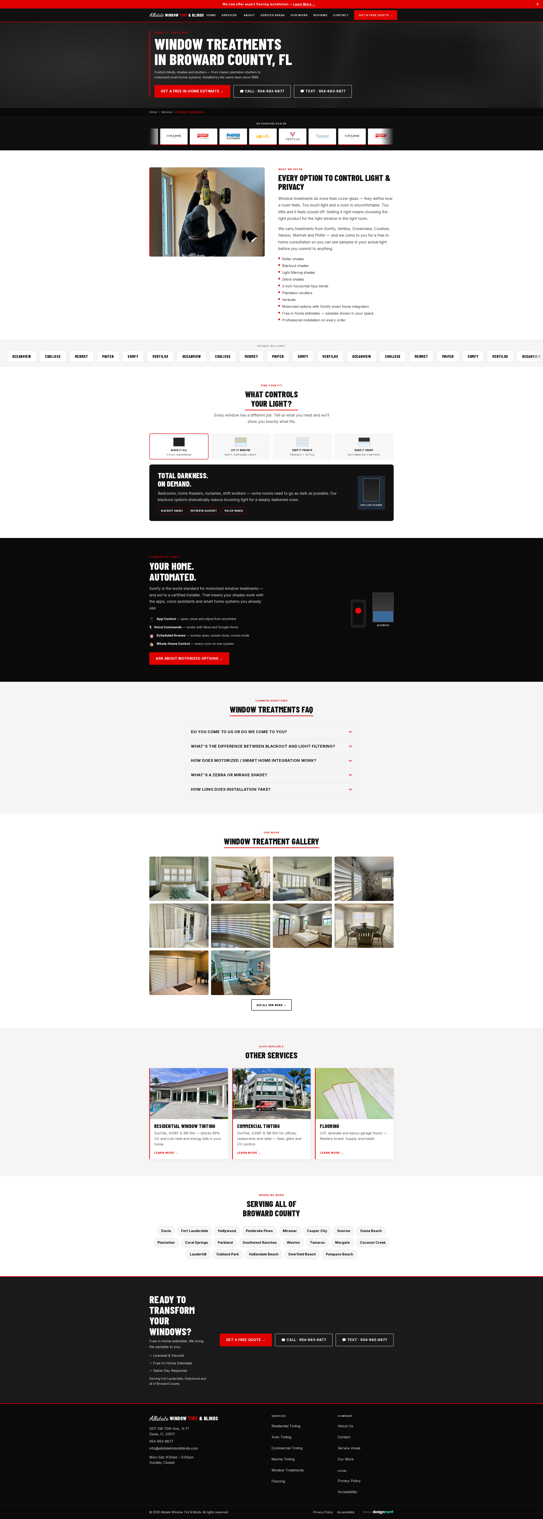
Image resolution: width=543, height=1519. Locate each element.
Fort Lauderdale (194, 1231)
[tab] (179, 446)
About (249, 15)
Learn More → (304, 4)
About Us (345, 1426)
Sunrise (343, 1231)
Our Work (299, 15)
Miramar (290, 1231)
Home (211, 15)
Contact (340, 15)
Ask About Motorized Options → (189, 658)
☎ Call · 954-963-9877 (262, 91)
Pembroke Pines (259, 1231)
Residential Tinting (286, 1426)
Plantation (166, 1242)
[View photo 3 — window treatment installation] (302, 879)
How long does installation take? (231, 789)
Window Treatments (288, 1470)
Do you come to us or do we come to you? (239, 732)
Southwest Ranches (260, 1242)
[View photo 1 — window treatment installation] (179, 879)
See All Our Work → (271, 1005)
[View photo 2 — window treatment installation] (240, 879)
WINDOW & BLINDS (176, 15)
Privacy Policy (349, 1481)
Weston (293, 1242)
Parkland (225, 1242)
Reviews (320, 15)
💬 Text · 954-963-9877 (323, 91)
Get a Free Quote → (376, 15)
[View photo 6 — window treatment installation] (240, 925)
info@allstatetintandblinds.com (173, 1448)
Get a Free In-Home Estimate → (192, 91)
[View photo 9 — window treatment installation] (179, 972)
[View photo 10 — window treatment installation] (240, 972)
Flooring (278, 1481)
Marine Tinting (283, 1459)
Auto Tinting (281, 1437)
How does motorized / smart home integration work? (253, 760)
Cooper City (317, 1231)
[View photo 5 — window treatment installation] (179, 925)
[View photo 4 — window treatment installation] (364, 879)
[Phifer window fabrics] (188, 136)
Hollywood (227, 1231)
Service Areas (272, 15)
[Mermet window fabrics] (159, 136)
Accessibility (347, 1492)
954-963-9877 (161, 1441)
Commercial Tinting (287, 1448)
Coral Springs (196, 1242)
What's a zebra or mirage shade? (229, 775)
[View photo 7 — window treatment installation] (302, 925)
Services (229, 15)
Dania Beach (371, 1231)
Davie (166, 1231)
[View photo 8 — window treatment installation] (364, 925)
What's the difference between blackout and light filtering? (263, 746)
